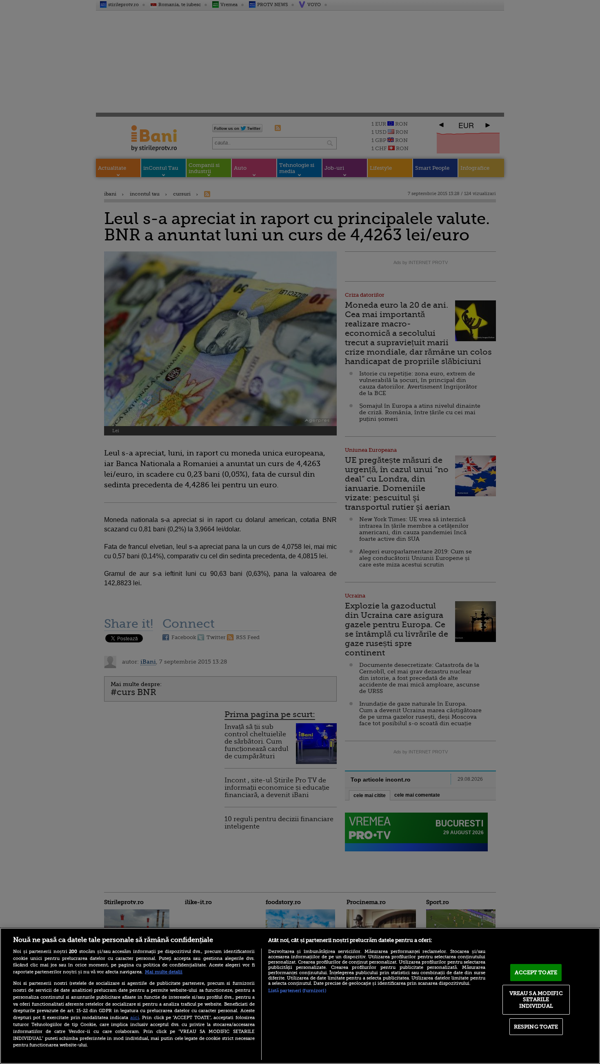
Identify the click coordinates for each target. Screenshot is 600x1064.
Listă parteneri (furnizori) (297, 990)
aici (134, 1017)
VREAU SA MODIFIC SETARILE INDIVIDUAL (536, 999)
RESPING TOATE (536, 1027)
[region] (300, 996)
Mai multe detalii (163, 972)
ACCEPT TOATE (536, 972)
